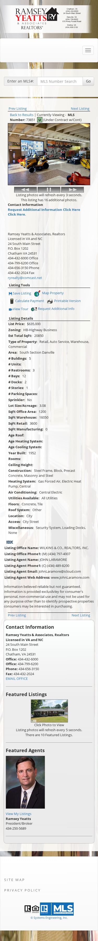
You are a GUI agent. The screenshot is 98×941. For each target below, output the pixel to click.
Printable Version (67, 300)
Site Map (14, 879)
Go (88, 81)
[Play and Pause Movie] (49, 190)
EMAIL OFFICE (17, 678)
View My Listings (18, 813)
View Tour (21, 309)
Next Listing (80, 108)
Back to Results (21, 114)
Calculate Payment (29, 300)
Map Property (52, 293)
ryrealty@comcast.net (25, 277)
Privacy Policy (22, 890)
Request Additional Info (56, 308)
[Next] (72, 190)
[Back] (25, 190)
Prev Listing (18, 108)
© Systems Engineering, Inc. (49, 918)
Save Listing (22, 293)
